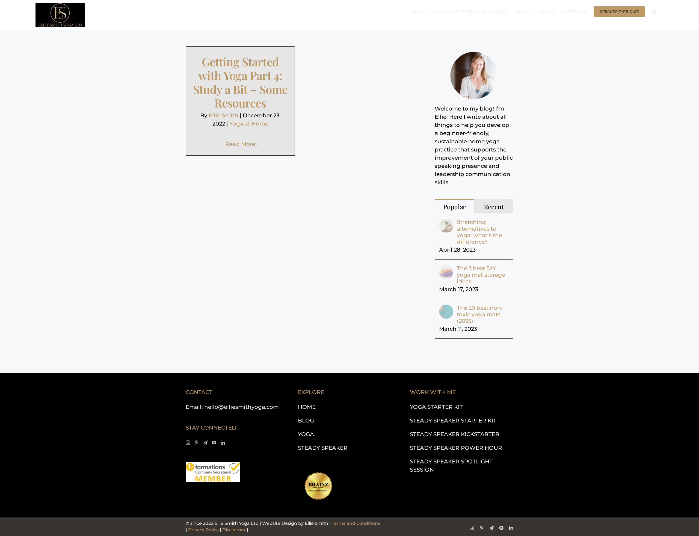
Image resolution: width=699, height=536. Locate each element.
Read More (240, 144)
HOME (307, 407)
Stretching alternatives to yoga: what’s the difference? (479, 232)
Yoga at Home (248, 123)
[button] (654, 11)
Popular (454, 206)
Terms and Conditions (356, 523)
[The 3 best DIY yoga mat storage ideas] (446, 269)
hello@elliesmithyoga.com (241, 407)
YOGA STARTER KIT (436, 407)
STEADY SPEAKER (323, 448)
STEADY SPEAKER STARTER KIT (453, 420)
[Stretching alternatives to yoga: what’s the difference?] (446, 223)
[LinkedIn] (223, 442)
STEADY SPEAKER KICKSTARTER (454, 434)
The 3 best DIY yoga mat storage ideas (481, 275)
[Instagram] (188, 442)
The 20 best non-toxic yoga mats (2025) (480, 314)
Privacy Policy (203, 529)
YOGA (306, 434)
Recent (493, 206)
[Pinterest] (196, 442)
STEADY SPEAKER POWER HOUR (456, 448)
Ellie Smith (223, 115)
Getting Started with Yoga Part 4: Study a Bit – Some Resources (240, 82)
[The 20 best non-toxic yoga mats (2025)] (446, 308)
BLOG (306, 420)
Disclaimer (234, 529)
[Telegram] (205, 442)
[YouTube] (214, 442)
